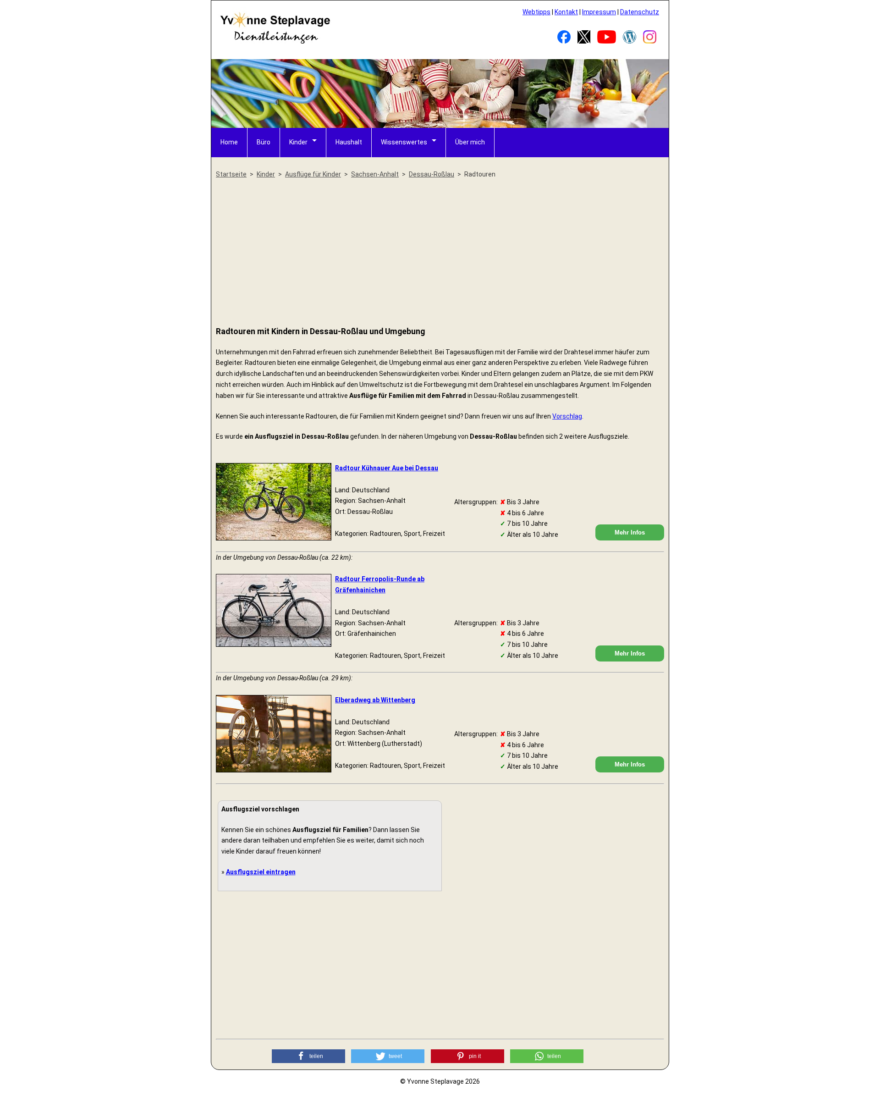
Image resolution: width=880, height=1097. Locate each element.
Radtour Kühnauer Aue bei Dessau (386, 468)
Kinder (298, 142)
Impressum (599, 12)
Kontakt (566, 12)
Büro (263, 142)
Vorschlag (567, 416)
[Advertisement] (440, 253)
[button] (308, 1056)
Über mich (470, 142)
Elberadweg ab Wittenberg (375, 700)
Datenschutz (639, 12)
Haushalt (349, 142)
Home (229, 142)
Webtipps (536, 12)
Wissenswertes (404, 142)
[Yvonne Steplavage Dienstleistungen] (275, 42)
